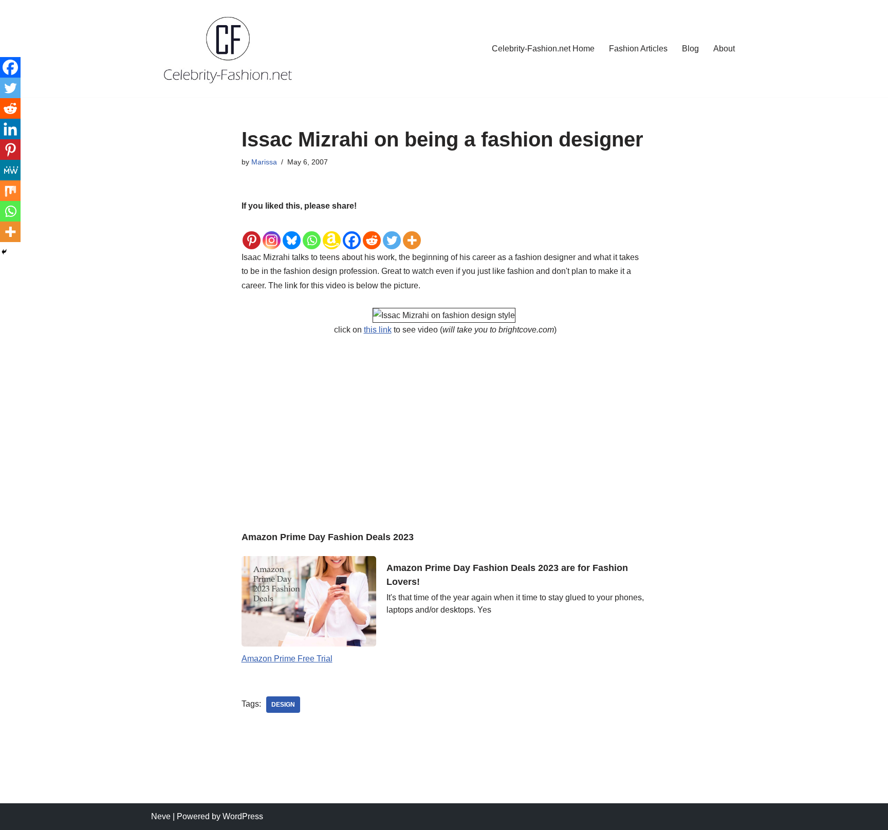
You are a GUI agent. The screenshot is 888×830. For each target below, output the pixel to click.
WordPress (243, 816)
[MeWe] (10, 170)
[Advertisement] (444, 424)
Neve (161, 816)
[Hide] (4, 252)
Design (283, 704)
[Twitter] (392, 232)
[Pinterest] (252, 232)
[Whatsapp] (312, 232)
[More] (412, 232)
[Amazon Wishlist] (332, 232)
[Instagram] (272, 232)
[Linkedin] (10, 129)
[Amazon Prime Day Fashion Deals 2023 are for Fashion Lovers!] (309, 601)
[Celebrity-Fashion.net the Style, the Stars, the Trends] (228, 48)
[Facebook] (352, 232)
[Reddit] (372, 232)
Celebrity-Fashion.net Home (543, 48)
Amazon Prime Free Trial (287, 658)
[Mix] (10, 190)
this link (378, 329)
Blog (690, 48)
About (724, 48)
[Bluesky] (292, 232)
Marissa (264, 162)
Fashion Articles (638, 48)
